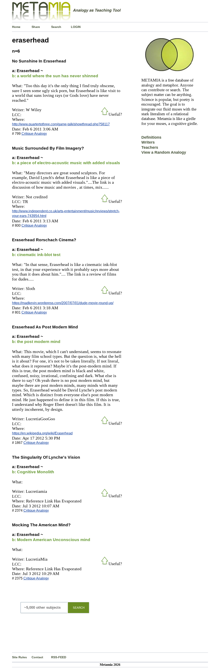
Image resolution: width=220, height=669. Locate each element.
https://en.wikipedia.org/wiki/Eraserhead (42, 433)
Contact (37, 657)
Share (36, 27)
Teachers (149, 147)
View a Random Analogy (163, 152)
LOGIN (76, 27)
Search (56, 27)
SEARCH (78, 607)
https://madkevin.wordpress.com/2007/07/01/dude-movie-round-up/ (62, 303)
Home (16, 27)
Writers (148, 142)
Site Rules (19, 657)
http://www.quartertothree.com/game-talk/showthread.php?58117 (61, 124)
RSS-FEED (58, 657)
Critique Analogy (34, 133)
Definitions (151, 137)
